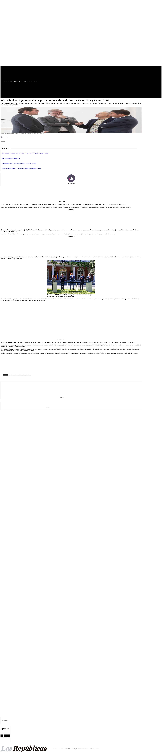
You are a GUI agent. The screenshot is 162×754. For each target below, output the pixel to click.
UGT (30, 374)
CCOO (10, 374)
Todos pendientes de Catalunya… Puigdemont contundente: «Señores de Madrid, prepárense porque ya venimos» (25, 153)
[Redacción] (1, 137)
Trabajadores (26, 374)
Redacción (4, 137)
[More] (21, 144)
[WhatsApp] (16, 144)
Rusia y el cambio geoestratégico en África (11, 158)
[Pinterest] (12, 144)
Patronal (13, 374)
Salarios (17, 374)
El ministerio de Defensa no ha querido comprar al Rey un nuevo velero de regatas (19, 163)
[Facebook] (48, 87)
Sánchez (21, 374)
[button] (52, 89)
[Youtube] (53, 87)
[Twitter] (51, 87)
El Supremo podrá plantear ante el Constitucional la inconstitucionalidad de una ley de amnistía (21, 168)
